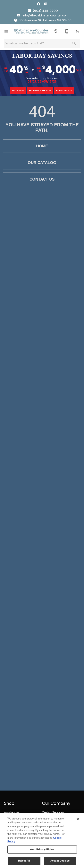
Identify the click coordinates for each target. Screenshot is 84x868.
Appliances (12, 812)
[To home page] (31, 31)
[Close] (77, 819)
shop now (18, 90)
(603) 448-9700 (45, 11)
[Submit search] (74, 43)
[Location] (56, 31)
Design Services (53, 812)
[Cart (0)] (77, 31)
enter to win (64, 90)
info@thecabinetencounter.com (45, 15)
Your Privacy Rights (42, 849)
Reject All (24, 860)
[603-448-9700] (66, 31)
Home (42, 146)
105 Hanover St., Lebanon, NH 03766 (45, 20)
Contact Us (42, 179)
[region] (42, 840)
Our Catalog (42, 162)
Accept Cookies (60, 860)
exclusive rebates (40, 90)
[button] (6, 31)
